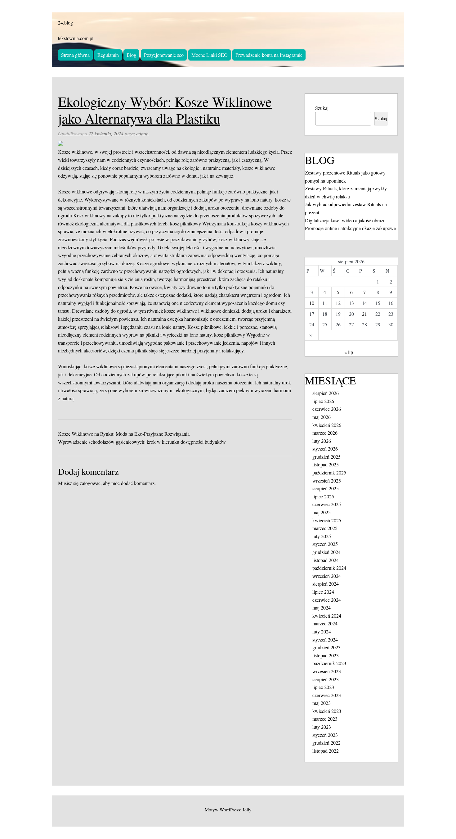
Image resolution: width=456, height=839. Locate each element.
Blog (131, 55)
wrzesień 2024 (326, 576)
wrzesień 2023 (326, 671)
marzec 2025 (325, 528)
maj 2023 (321, 703)
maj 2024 (321, 607)
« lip (348, 352)
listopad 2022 (325, 750)
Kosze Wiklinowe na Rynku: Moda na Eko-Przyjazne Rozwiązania (124, 433)
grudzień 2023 (326, 647)
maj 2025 (321, 512)
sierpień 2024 (325, 583)
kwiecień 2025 (326, 520)
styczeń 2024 (325, 639)
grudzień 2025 (326, 456)
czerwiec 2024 (326, 599)
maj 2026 (321, 417)
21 (364, 314)
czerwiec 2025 (326, 504)
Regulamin (108, 55)
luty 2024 (321, 631)
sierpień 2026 (325, 393)
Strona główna (75, 55)
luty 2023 (321, 726)
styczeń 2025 (325, 544)
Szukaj (322, 108)
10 (311, 303)
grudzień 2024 (326, 552)
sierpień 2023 (325, 679)
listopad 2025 (325, 464)
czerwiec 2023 (326, 695)
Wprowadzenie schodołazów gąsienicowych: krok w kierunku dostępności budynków (142, 441)
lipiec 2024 (323, 591)
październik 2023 (329, 663)
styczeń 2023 (325, 735)
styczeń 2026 (325, 448)
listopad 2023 (325, 655)
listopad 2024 (325, 560)
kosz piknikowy (185, 223)
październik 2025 (329, 472)
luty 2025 (321, 536)
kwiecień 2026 (326, 425)
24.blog (65, 22)
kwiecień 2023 (326, 711)
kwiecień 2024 (326, 615)
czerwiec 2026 (326, 409)
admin (142, 133)
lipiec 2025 (323, 496)
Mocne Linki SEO (209, 55)
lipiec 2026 (323, 401)
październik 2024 (329, 568)
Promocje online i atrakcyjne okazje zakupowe (350, 228)
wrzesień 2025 (326, 480)
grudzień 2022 (326, 742)
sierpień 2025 (325, 488)
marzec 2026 (325, 432)
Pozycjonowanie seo (164, 55)
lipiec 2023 (323, 687)
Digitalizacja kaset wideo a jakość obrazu (345, 220)
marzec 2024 (325, 623)
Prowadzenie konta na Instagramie (268, 55)
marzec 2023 (325, 718)
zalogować (90, 483)
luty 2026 (321, 441)
